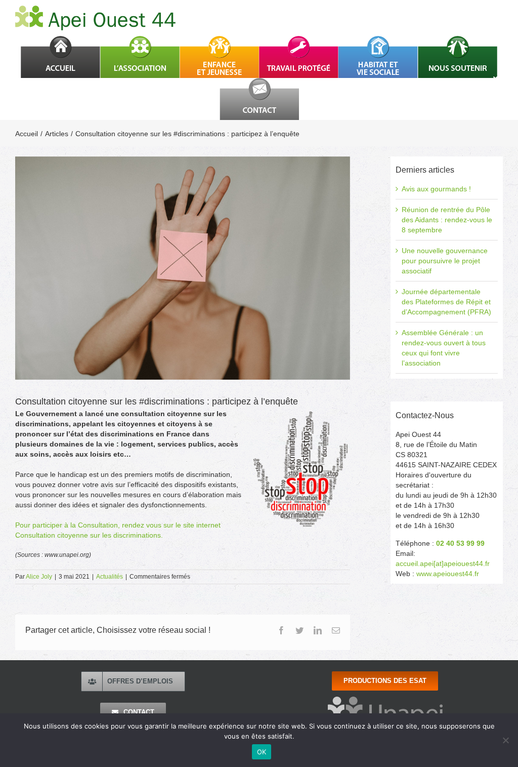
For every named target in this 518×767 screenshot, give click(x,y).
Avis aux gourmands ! (436, 189)
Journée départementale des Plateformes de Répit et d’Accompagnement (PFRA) (446, 302)
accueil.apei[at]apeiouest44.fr (443, 563)
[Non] (505, 740)
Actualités (109, 576)
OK (262, 752)
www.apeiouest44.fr (447, 574)
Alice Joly (39, 576)
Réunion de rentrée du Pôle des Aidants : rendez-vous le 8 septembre (447, 220)
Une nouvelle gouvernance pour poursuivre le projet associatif (445, 261)
